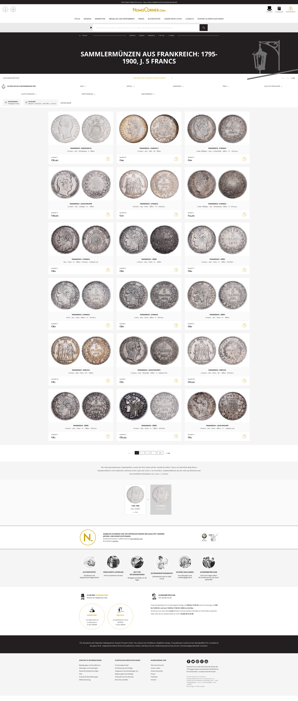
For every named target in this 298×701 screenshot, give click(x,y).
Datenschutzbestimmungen (88, 671)
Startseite (132, 35)
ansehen (115, 541)
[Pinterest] (197, 661)
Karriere (153, 680)
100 (160, 453)
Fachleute (154, 677)
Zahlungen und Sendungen (88, 668)
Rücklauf (84, 35)
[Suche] (204, 27)
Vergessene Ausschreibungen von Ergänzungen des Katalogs (126, 672)
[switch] (213, 539)
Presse (153, 674)
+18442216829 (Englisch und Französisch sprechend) (159, 2)
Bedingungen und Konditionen (89, 665)
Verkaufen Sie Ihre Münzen (124, 677)
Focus (77, 19)
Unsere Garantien (157, 671)
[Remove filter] (6, 102)
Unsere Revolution (173, 19)
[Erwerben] (108, 159)
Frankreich (151, 35)
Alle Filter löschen (66, 103)
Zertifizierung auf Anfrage (123, 668)
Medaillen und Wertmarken (121, 19)
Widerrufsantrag (84, 680)
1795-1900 (161, 35)
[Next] (293, 78)
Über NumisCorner (157, 665)
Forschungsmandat (122, 665)
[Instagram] (202, 661)
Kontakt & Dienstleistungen (211, 19)
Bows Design (201, 686)
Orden (141, 19)
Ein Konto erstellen (121, 680)
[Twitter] (193, 661)
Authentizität (154, 19)
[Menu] (217, 534)
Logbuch (189, 19)
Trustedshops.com (136, 539)
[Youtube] (206, 661)
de (5, 9)
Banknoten (100, 19)
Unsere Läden (155, 668)
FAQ (80, 674)
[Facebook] (189, 661)
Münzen (87, 19)
